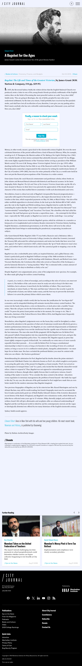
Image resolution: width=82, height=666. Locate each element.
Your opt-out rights (7, 662)
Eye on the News (11, 563)
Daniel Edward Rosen (51, 540)
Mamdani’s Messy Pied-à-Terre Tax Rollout (60, 545)
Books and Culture (9, 622)
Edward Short (9, 50)
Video (4, 625)
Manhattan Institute (9, 640)
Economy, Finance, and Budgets (31, 74)
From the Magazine (9, 617)
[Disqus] (41, 479)
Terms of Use (7, 645)
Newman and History (12, 425)
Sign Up (41, 136)
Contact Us (46, 627)
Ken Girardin (8, 540)
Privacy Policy (53, 139)
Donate (9, 440)
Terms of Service (40, 140)
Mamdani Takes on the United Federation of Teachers (17, 545)
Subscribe (46, 618)
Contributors (47, 614)
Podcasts (5, 619)
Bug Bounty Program (9, 648)
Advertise (5, 637)
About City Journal (49, 610)
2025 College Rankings (10, 627)
